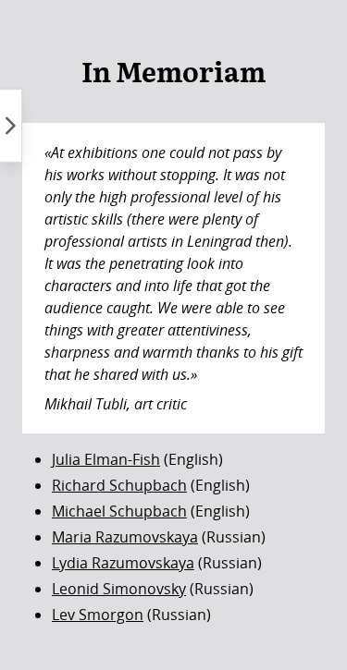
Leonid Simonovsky (119, 589)
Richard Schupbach (119, 485)
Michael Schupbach (119, 511)
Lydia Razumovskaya (123, 563)
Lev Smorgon (97, 614)
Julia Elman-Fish (106, 459)
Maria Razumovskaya (125, 537)
